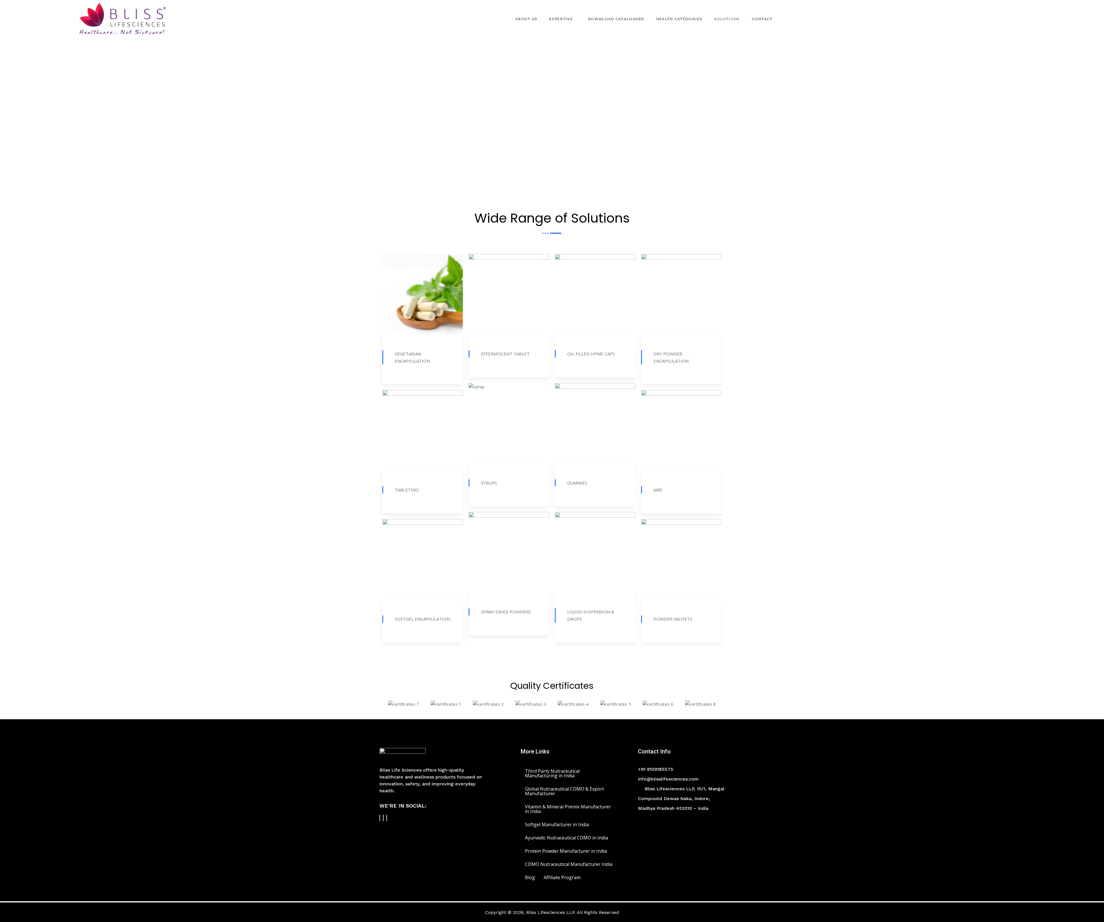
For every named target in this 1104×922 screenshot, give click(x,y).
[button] (388, 703)
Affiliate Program (562, 877)
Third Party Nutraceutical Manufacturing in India (552, 773)
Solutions (727, 19)
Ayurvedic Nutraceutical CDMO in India (566, 838)
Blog (530, 877)
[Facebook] (379, 818)
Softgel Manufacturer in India (557, 824)
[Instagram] (383, 818)
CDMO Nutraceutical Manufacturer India (568, 864)
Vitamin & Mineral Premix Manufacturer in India (568, 809)
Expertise (561, 19)
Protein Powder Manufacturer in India (566, 851)
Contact (762, 19)
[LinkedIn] (386, 818)
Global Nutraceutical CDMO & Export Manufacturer (564, 791)
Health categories (679, 19)
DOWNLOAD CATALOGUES (616, 19)
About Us (526, 19)
